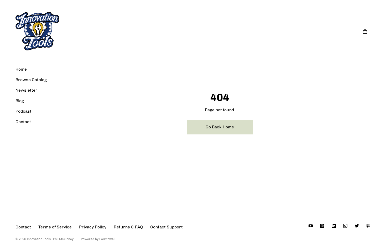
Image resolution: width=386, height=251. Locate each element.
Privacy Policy (92, 226)
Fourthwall (107, 239)
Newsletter (26, 90)
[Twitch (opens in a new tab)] (368, 226)
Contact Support (166, 226)
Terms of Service (55, 226)
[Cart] (365, 31)
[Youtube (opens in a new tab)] (310, 226)
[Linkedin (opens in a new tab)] (334, 226)
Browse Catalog (31, 79)
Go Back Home (220, 126)
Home (21, 69)
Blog (19, 100)
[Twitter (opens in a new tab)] (357, 226)
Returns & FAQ (128, 226)
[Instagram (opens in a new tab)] (345, 226)
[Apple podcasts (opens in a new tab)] (322, 226)
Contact (23, 121)
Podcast (23, 111)
